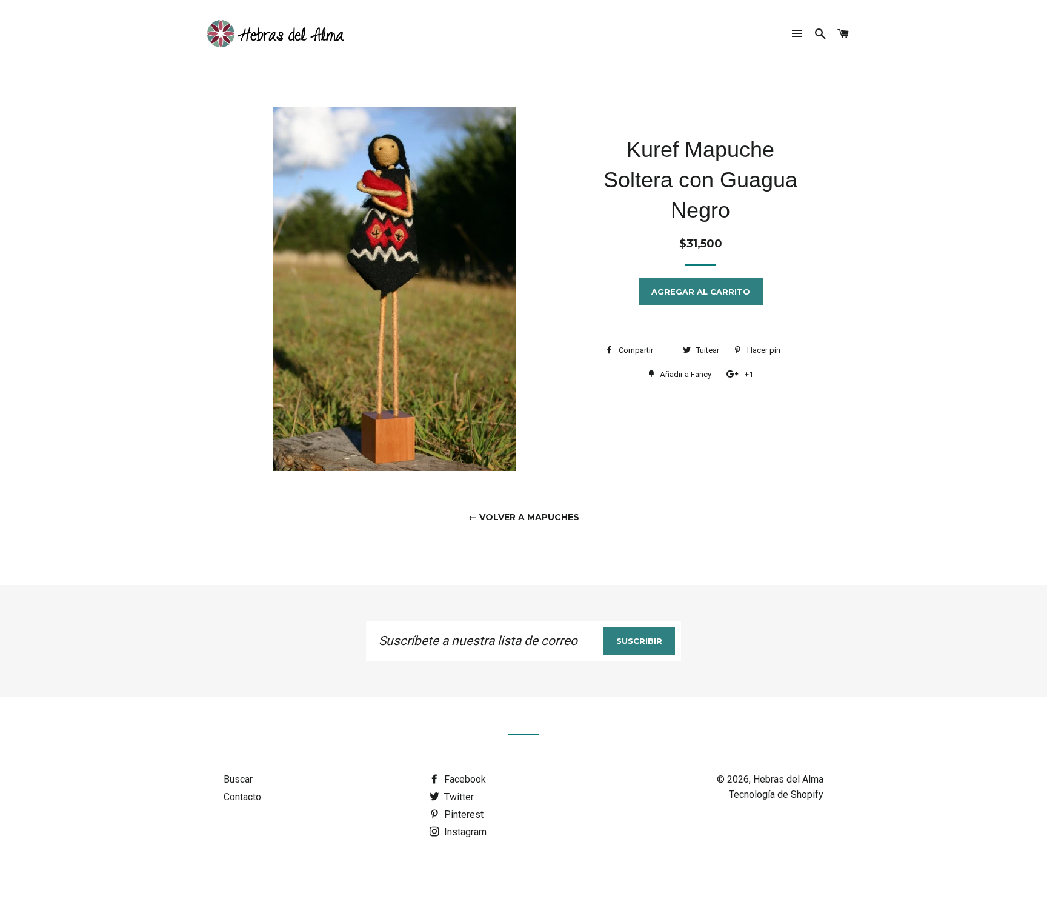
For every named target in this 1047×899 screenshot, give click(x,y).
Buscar (238, 779)
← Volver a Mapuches (523, 517)
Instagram (464, 832)
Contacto (242, 797)
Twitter (458, 797)
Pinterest (463, 814)
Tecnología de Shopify (776, 794)
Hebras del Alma (788, 779)
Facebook (464, 779)
